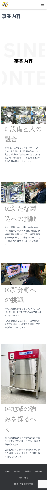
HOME (7, 471)
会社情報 (17, 471)
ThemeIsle (30, 484)
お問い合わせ (23, 478)
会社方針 (28, 471)
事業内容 (38, 471)
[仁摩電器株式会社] (6, 4)
